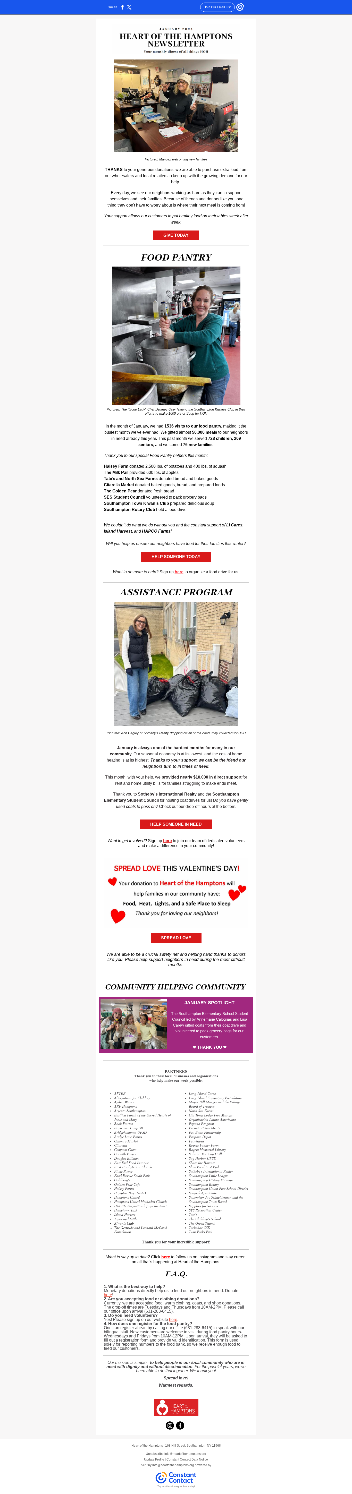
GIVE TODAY (176, 235)
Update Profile (154, 1459)
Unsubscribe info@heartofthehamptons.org (176, 1454)
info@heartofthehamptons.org (173, 1465)
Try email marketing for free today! (176, 1486)
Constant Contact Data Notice (187, 1459)
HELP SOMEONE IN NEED (176, 824)
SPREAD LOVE (176, 938)
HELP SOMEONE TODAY (176, 556)
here (179, 572)
